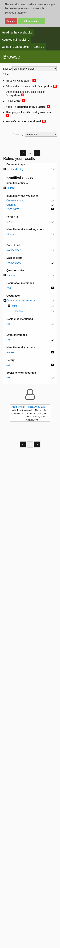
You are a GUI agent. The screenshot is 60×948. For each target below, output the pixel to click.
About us (38, 46)
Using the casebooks (15, 46)
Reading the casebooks (17, 32)
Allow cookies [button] (31, 21)
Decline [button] (11, 21)
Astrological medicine (15, 39)
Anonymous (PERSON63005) (29, 406)
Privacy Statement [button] (16, 12)
